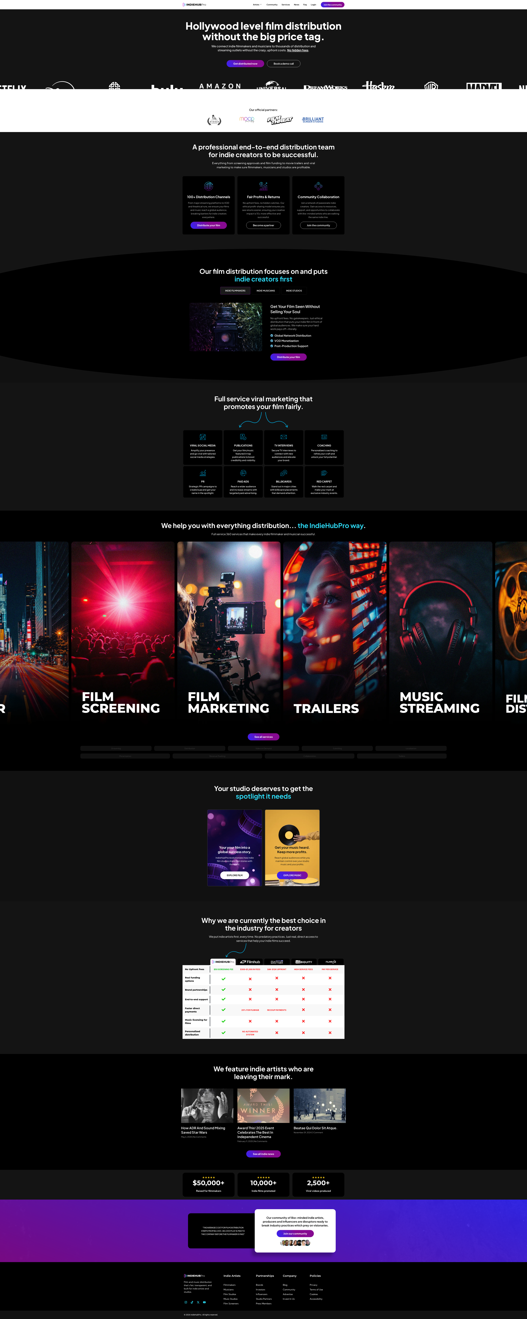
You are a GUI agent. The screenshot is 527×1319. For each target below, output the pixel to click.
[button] (116, 748)
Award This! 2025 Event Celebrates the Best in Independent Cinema (255, 1132)
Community (272, 4)
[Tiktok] (192, 1302)
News (296, 4)
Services (286, 4)
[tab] (235, 291)
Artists (256, 4)
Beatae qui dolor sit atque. (315, 1128)
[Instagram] (186, 1302)
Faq (305, 4)
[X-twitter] (198, 1302)
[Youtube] (204, 1302)
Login (313, 4)
